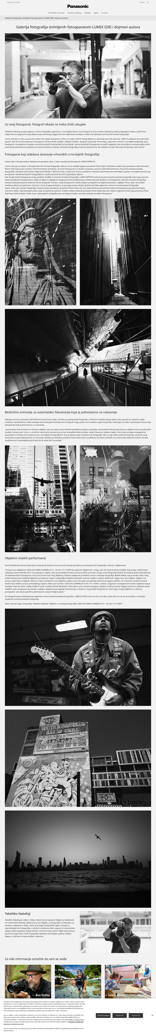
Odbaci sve (119, 1015)
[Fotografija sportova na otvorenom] (78, 966)
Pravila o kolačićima (76, 1022)
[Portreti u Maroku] (128, 966)
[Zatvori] (152, 1015)
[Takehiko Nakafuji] (115, 932)
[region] (78, 1015)
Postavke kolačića (103, 1015)
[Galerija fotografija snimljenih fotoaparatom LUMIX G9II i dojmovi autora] (78, 76)
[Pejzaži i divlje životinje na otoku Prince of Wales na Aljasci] (28, 966)
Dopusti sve (136, 1015)
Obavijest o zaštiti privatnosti (13, 1024)
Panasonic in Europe (13, 2)
